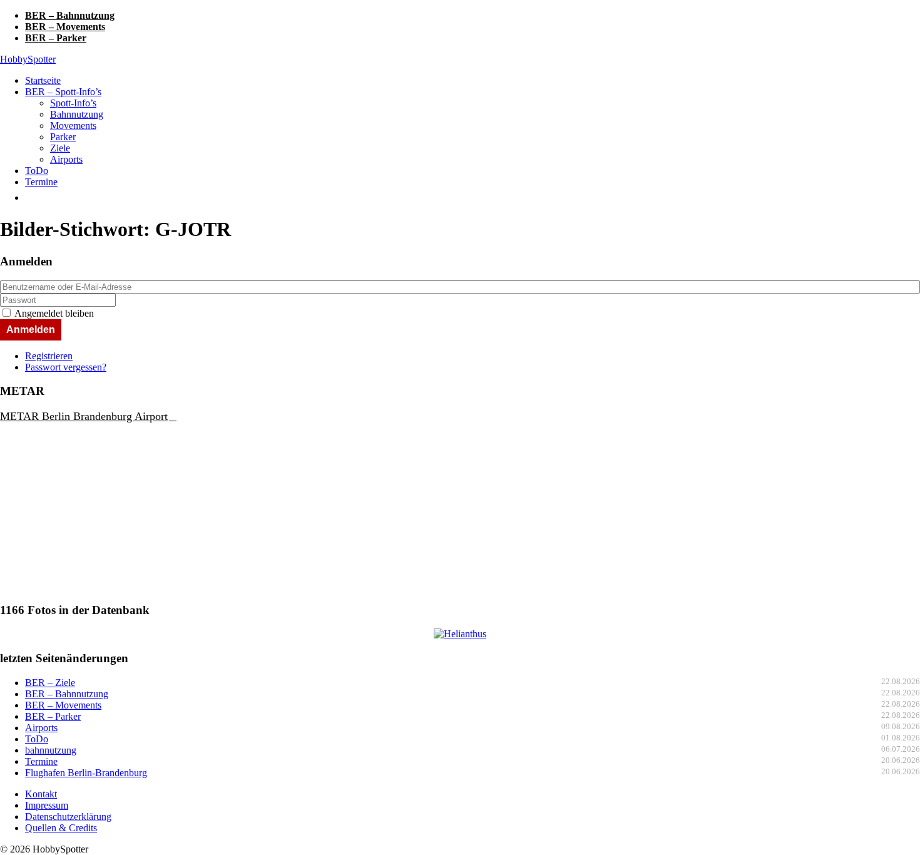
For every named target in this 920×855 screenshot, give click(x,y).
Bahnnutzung (76, 114)
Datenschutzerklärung (68, 816)
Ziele (60, 148)
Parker (63, 136)
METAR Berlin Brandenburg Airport (84, 416)
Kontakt (41, 794)
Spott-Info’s (73, 103)
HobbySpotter (28, 59)
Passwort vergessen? (65, 367)
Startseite (43, 80)
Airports (66, 159)
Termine (41, 182)
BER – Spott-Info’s (63, 91)
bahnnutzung (50, 750)
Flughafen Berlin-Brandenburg (86, 772)
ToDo (36, 170)
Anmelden (30, 329)
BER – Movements (65, 26)
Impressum (46, 805)
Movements (73, 125)
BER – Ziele (50, 682)
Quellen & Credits (61, 827)
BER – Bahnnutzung (70, 15)
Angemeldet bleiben (54, 313)
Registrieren (49, 356)
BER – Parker (55, 38)
